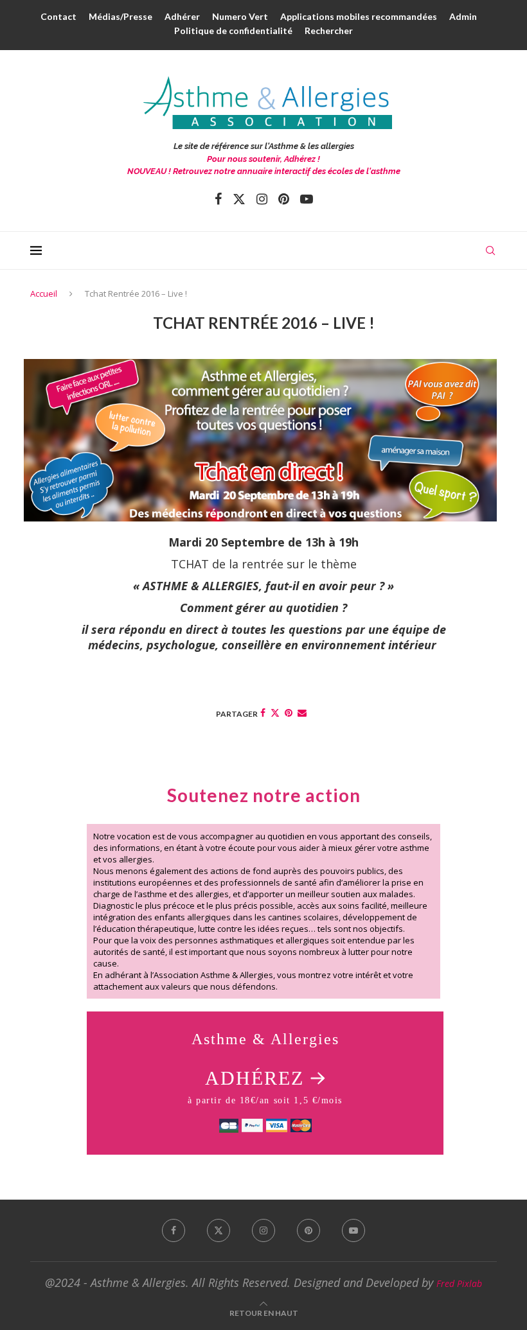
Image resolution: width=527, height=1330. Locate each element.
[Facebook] (218, 199)
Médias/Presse (120, 16)
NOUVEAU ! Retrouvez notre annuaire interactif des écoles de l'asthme (263, 171)
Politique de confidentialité (233, 30)
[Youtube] (306, 199)
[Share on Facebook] (262, 712)
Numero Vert (240, 16)
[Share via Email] (302, 712)
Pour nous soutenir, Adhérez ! (263, 159)
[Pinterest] (283, 199)
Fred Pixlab (459, 1283)
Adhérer (182, 16)
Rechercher (329, 30)
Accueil (43, 293)
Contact (58, 16)
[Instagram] (261, 199)
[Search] (490, 250)
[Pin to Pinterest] (288, 712)
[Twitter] (239, 199)
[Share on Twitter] (275, 712)
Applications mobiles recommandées (358, 16)
